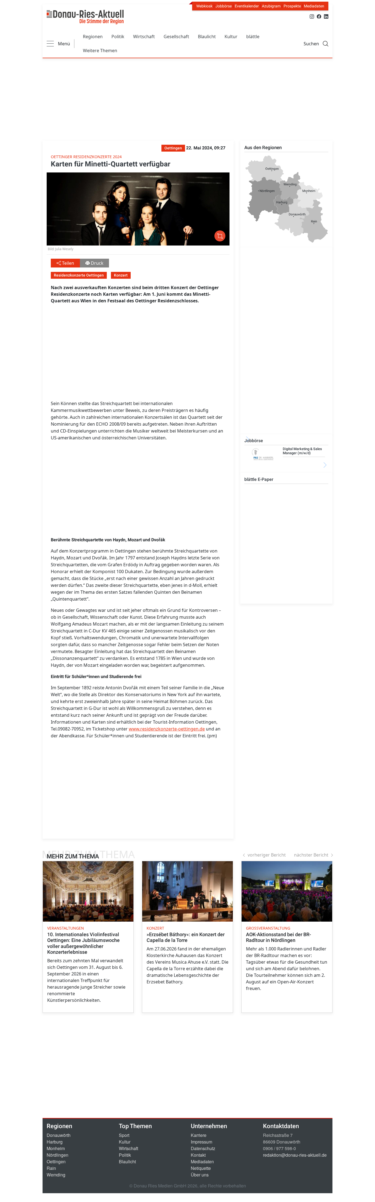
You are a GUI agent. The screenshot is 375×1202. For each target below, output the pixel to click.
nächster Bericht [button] (311, 855)
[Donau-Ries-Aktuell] (85, 17)
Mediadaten (314, 6)
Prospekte (292, 6)
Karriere (198, 1135)
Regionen (93, 37)
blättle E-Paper (258, 479)
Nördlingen (57, 1155)
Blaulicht (207, 37)
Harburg (55, 1142)
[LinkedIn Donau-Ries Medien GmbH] (326, 16)
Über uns (200, 1175)
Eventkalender (247, 6)
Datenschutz (203, 1148)
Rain (51, 1168)
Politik (117, 37)
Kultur (231, 37)
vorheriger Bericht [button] (267, 855)
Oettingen (56, 1161)
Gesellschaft (176, 37)
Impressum (201, 1142)
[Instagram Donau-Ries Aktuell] (312, 16)
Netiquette (201, 1168)
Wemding (56, 1175)
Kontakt (198, 1155)
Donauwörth (59, 1135)
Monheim (56, 1148)
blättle (252, 37)
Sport (124, 1135)
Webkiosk (204, 6)
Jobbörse (224, 6)
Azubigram (271, 6)
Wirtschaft (144, 37)
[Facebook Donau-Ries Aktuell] (319, 16)
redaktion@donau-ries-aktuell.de (295, 1155)
